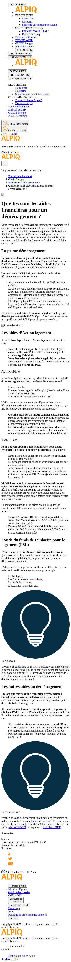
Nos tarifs (27, 21)
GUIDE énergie (24, 43)
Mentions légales (17, 889)
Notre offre (28, 18)
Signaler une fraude (19, 905)
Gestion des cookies (19, 892)
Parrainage (14, 908)
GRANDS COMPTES (20, 57)
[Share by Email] (10, 865)
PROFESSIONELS (19, 75)
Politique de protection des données (27, 914)
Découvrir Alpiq (31, 34)
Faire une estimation (26, 37)
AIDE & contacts (24, 46)
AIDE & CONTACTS (17, 124)
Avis (10, 911)
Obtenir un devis (10, 152)
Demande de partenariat (16, 900)
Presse (13, 918)
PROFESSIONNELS (20, 53)
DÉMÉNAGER (24, 40)
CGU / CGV (15, 895)
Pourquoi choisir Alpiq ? (35, 30)
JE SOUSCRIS (24, 50)
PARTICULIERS (18, 4)
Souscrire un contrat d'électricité (39, 24)
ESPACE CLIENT (17, 130)
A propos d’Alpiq (18, 886)
